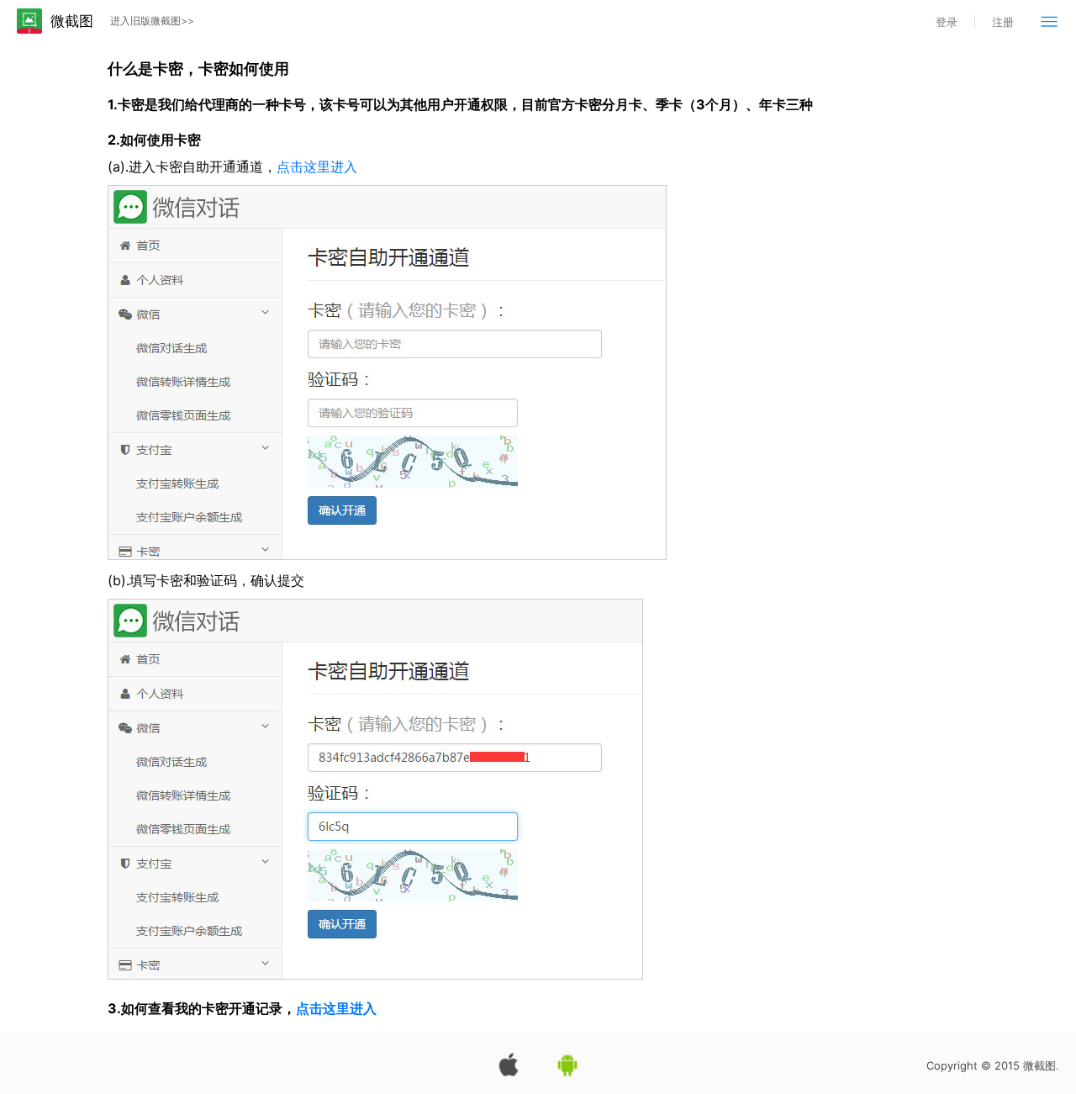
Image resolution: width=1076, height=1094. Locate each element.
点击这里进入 (317, 166)
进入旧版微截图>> (152, 20)
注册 (1003, 22)
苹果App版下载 (508, 1064)
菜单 (1049, 21)
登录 (946, 22)
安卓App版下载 (567, 1064)
